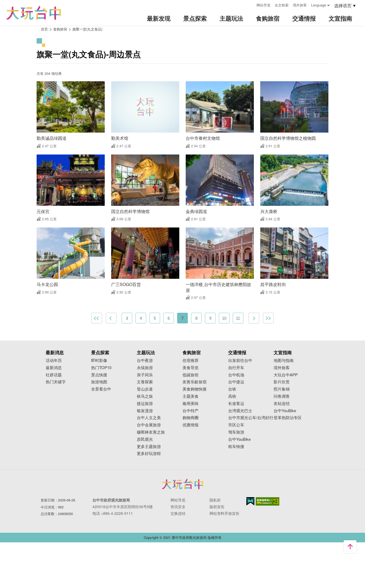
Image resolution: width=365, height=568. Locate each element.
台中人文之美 (149, 417)
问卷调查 (282, 396)
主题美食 (191, 396)
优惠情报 (191, 425)
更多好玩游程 (149, 453)
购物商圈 (191, 417)
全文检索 (282, 4)
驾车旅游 (236, 432)
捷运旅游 (145, 403)
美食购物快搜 (195, 389)
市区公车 (236, 425)
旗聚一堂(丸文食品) (87, 29)
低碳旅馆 (191, 375)
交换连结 (177, 513)
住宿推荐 (191, 360)
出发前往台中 (240, 360)
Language (318, 4)
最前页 (96, 318)
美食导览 (191, 367)
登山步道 (145, 389)
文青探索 (145, 382)
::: (250, 4)
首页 (44, 29)
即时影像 (99, 360)
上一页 (111, 318)
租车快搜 (236, 446)
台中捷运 (236, 382)
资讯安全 (177, 506)
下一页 (253, 318)
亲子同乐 (145, 375)
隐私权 (215, 500)
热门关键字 (56, 382)
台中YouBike (239, 439)
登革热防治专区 (288, 417)
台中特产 (191, 410)
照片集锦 (282, 389)
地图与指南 (284, 360)
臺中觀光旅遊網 (33, 13)
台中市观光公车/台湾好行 (250, 417)
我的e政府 (250, 501)
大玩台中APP (286, 375)
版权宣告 (216, 506)
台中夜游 (145, 360)
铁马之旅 (145, 396)
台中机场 (236, 375)
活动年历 (54, 360)
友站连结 (282, 403)
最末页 (268, 318)
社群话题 (54, 375)
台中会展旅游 (149, 425)
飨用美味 (191, 403)
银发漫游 (145, 410)
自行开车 (236, 367)
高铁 (232, 396)
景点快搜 (99, 375)
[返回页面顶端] (350, 546)
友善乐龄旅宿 (195, 382)
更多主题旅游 (149, 446)
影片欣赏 (282, 382)
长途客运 (236, 403)
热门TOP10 (101, 367)
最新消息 (54, 367)
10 (224, 318)
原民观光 (145, 439)
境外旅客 (300, 4)
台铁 (232, 389)
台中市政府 (182, 484)
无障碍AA (267, 501)
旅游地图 (99, 382)
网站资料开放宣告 (224, 513)
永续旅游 (145, 367)
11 (238, 318)
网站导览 (263, 4)
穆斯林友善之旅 (151, 432)
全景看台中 (101, 389)
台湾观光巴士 (240, 410)
